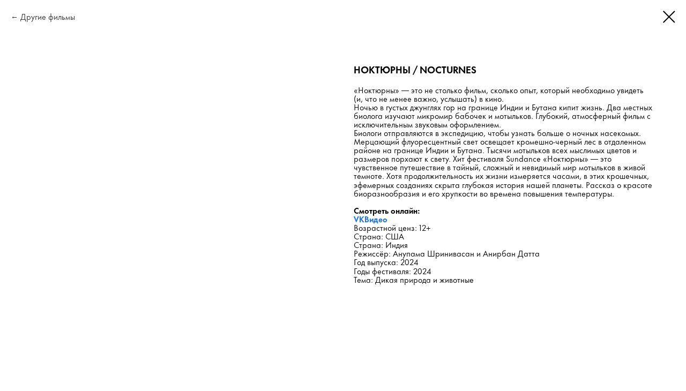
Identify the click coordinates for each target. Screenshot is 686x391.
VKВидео (370, 219)
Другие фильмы (47, 16)
